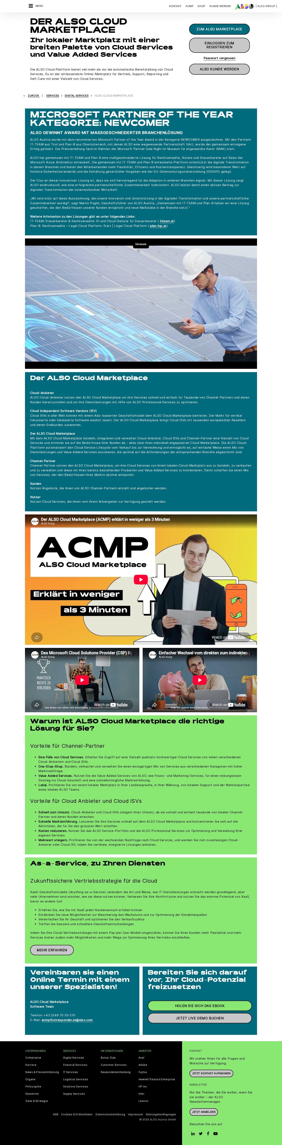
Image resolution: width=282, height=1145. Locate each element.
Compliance (33, 1057)
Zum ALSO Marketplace (219, 29)
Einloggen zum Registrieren (219, 45)
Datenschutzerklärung (110, 1114)
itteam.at (167, 221)
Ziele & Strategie (36, 1101)
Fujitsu (143, 1072)
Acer (142, 1057)
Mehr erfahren (52, 950)
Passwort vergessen (220, 58)
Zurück (34, 95)
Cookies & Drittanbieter (77, 1114)
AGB (55, 1114)
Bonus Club (108, 1057)
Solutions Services (75, 1086)
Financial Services (75, 1065)
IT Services (70, 1072)
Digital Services (73, 1057)
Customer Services (114, 1065)
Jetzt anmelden (204, 1111)
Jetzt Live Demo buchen (200, 1018)
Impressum (135, 1114)
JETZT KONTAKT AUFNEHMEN (211, 1073)
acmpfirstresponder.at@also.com (67, 1020)
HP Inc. (143, 1086)
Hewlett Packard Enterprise (157, 1079)
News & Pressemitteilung (42, 1072)
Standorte (32, 1093)
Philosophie (33, 1086)
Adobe (143, 1065)
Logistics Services (75, 1079)
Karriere (31, 1065)
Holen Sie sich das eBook (200, 1006)
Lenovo (144, 1101)
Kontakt (175, 6)
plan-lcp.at (158, 226)
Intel (141, 1093)
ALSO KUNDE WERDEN (219, 69)
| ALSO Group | (266, 6)
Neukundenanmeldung (116, 1072)
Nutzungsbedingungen (161, 1114)
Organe (30, 1079)
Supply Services (74, 1093)
